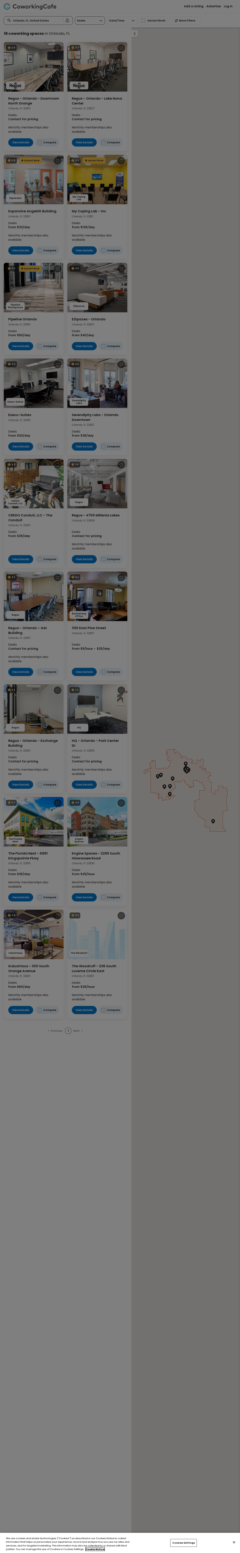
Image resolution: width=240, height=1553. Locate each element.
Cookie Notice (95, 1549)
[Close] (234, 1542)
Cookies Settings (183, 1543)
